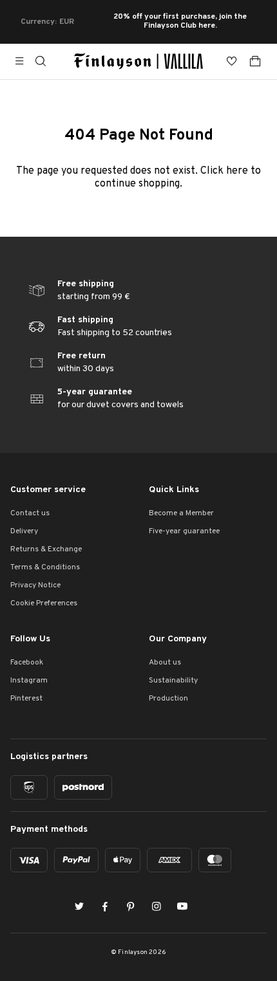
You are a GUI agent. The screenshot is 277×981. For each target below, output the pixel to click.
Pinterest (26, 698)
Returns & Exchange (46, 549)
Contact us (30, 513)
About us (165, 662)
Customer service (48, 489)
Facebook (26, 662)
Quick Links (174, 489)
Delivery (24, 531)
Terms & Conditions (45, 567)
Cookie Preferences (43, 603)
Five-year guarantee (184, 531)
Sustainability (173, 680)
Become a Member (181, 513)
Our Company (178, 639)
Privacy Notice (35, 585)
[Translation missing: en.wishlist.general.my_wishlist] (232, 61)
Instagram (29, 680)
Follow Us (30, 639)
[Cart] (255, 61)
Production (168, 698)
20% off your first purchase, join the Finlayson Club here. (180, 22)
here (237, 171)
